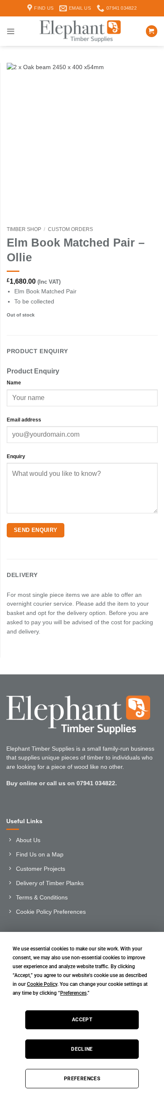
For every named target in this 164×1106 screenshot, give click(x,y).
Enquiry (16, 456)
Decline (82, 1049)
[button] (10, 31)
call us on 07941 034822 (81, 783)
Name (14, 383)
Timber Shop (24, 229)
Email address (24, 420)
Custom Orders (70, 229)
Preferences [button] (73, 993)
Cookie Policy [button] (42, 984)
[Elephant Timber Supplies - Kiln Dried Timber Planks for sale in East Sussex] (80, 31)
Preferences (82, 1079)
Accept (82, 1020)
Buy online (21, 783)
